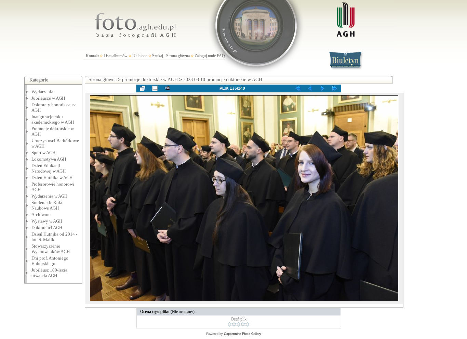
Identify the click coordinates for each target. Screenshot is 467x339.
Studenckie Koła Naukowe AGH (46, 205)
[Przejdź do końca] (335, 88)
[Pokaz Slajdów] (167, 88)
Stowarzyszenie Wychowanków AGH (50, 248)
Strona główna (178, 55)
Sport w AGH (43, 152)
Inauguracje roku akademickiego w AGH (52, 119)
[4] (243, 324)
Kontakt (92, 55)
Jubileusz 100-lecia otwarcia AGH (49, 272)
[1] (229, 324)
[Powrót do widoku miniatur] (142, 88)
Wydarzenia (42, 91)
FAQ (221, 55)
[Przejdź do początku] (298, 88)
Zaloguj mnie (205, 55)
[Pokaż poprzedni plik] (310, 88)
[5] (247, 324)
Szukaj (157, 55)
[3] (238, 324)
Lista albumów (116, 55)
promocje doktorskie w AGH (150, 79)
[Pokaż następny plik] (322, 88)
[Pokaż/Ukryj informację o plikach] (155, 88)
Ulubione (139, 55)
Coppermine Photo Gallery (242, 334)
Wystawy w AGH (46, 221)
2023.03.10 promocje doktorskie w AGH (222, 79)
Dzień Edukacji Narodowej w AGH (48, 168)
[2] (234, 324)
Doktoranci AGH (46, 227)
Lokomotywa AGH (48, 159)
